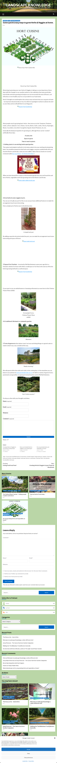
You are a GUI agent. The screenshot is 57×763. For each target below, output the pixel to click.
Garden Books (6, 721)
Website (5, 413)
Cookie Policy (25, 761)
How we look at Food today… (37, 494)
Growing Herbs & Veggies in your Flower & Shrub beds (41, 465)
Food (9, 20)
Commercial (40, 490)
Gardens (45, 456)
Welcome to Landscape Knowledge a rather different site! (18, 640)
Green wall (49, 456)
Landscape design (16, 458)
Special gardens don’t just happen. (15, 663)
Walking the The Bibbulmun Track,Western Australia (16, 645)
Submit (28, 437)
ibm (4, 663)
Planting (38, 458)
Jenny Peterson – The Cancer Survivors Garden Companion (18, 643)
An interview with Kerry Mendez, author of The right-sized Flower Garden (22, 648)
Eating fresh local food (9, 464)
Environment (23, 456)
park (19, 490)
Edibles (5, 20)
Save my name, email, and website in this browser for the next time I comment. (25, 571)
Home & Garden (6, 513)
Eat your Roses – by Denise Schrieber (23, 153)
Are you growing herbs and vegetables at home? (26, 668)
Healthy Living (41, 722)
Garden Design (30, 456)
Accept (28, 749)
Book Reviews (34, 490)
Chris (4, 658)
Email (7, 407)
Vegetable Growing (15, 20)
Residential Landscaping (17, 513)
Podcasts (12, 696)
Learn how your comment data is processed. (34, 584)
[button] (55, 738)
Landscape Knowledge (28, 5)
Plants (41, 458)
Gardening (10, 490)
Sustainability (6, 460)
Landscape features (25, 458)
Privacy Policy (31, 761)
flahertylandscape (7, 668)
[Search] (53, 14)
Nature (15, 490)
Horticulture (6, 696)
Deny (28, 753)
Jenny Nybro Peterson (8, 660)
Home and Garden (7, 458)
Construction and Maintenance (13, 456)
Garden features (38, 456)
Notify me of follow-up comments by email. (16, 573)
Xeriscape (12, 460)
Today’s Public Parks (13, 665)
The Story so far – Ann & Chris (10, 637)
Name (7, 401)
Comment (8, 419)
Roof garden (47, 458)
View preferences (28, 757)
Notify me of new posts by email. (13, 576)
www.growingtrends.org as (24, 372)
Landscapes (33, 458)
